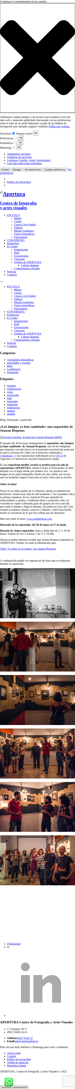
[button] (37, 58)
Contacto (12, 274)
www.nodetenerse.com (39, 518)
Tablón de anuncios (17, 1062)
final (9, 398)
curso (10, 391)
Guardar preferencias (55, 169)
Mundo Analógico (24, 230)
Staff (16, 252)
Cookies (11, 1056)
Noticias (11, 271)
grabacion (12, 404)
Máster (17, 218)
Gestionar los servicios (19, 157)
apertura (11, 385)
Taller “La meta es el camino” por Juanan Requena (28, 548)
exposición (13, 395)
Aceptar (5, 169)
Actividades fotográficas (20, 359)
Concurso (19, 259)
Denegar (17, 169)
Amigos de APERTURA (28, 262)
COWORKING (16, 240)
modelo (11, 413)
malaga (11, 410)
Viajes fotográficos (24, 233)
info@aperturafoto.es (26, 1041)
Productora (13, 243)
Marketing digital (16, 1065)
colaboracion (14, 388)
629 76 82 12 (25, 1038)
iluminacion (13, 407)
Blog (9, 366)
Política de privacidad (19, 182)
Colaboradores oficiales (27, 268)
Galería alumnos (30, 265)
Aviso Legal (13, 1053)
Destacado (12, 372)
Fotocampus (20, 237)
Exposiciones (21, 255)
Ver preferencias (33, 169)
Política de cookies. (59, 126)
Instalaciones (21, 249)
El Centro (12, 246)
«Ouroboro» (7, 455)
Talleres (18, 227)
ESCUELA (13, 215)
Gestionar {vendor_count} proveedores (28, 160)
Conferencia (13, 369)
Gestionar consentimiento (14, 1087)
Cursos (18, 221)
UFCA (59, 455)
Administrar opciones (19, 153)
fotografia (12, 401)
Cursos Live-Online (25, 224)
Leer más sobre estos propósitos (24, 163)
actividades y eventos (18, 362)
